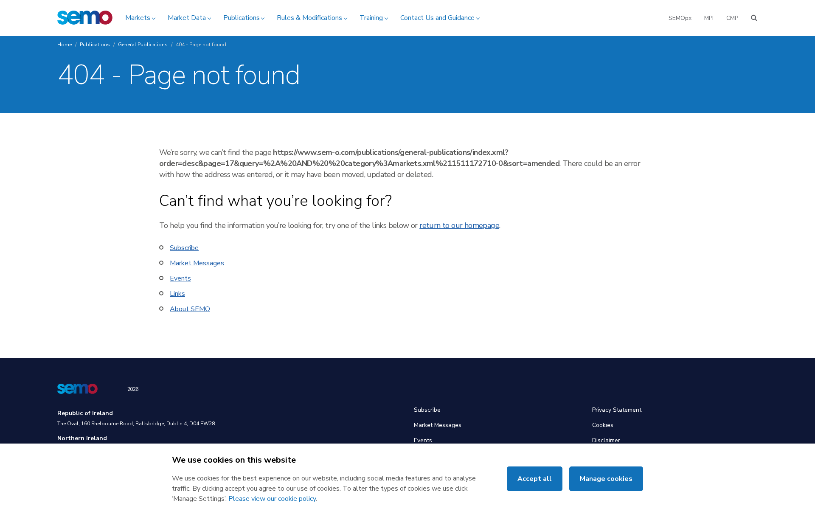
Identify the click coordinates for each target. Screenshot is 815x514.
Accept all (534, 478)
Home (64, 44)
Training (371, 17)
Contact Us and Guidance (437, 17)
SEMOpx (680, 18)
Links (177, 293)
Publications (241, 17)
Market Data (187, 17)
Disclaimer (606, 440)
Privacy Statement (616, 410)
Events (180, 278)
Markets (137, 17)
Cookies (602, 425)
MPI (709, 18)
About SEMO (190, 309)
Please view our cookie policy (272, 498)
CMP (732, 18)
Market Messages (197, 263)
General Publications (143, 44)
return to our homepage (459, 225)
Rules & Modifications (309, 17)
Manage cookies (606, 478)
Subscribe (184, 248)
